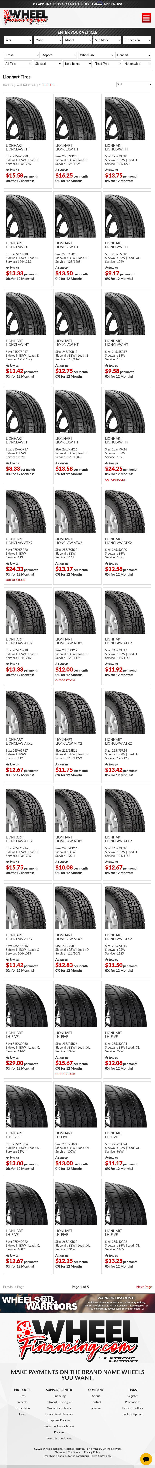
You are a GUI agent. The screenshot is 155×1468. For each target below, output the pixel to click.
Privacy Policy (92, 1452)
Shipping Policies (59, 1420)
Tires (22, 1396)
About (96, 1396)
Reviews (96, 1408)
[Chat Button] (146, 1459)
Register (132, 1396)
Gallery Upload (133, 1414)
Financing (59, 1396)
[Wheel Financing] (77, 1341)
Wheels (22, 1402)
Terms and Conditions (67, 1452)
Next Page (144, 1287)
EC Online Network (110, 1449)
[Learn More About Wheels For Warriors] (77, 1303)
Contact (96, 1402)
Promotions (132, 1402)
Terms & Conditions (59, 1438)
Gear (22, 1414)
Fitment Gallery (132, 1408)
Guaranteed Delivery (59, 1414)
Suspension (22, 1408)
